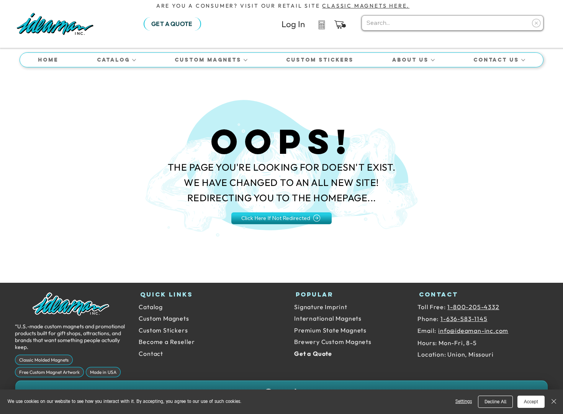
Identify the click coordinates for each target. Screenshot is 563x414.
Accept (531, 402)
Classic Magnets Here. (365, 5)
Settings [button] (463, 401)
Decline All (495, 402)
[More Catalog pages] (134, 60)
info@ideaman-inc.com (473, 330)
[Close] (553, 402)
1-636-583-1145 (463, 319)
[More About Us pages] (433, 60)
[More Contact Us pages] (523, 60)
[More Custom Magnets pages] (245, 60)
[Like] (321, 24)
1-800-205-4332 (473, 307)
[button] (340, 24)
